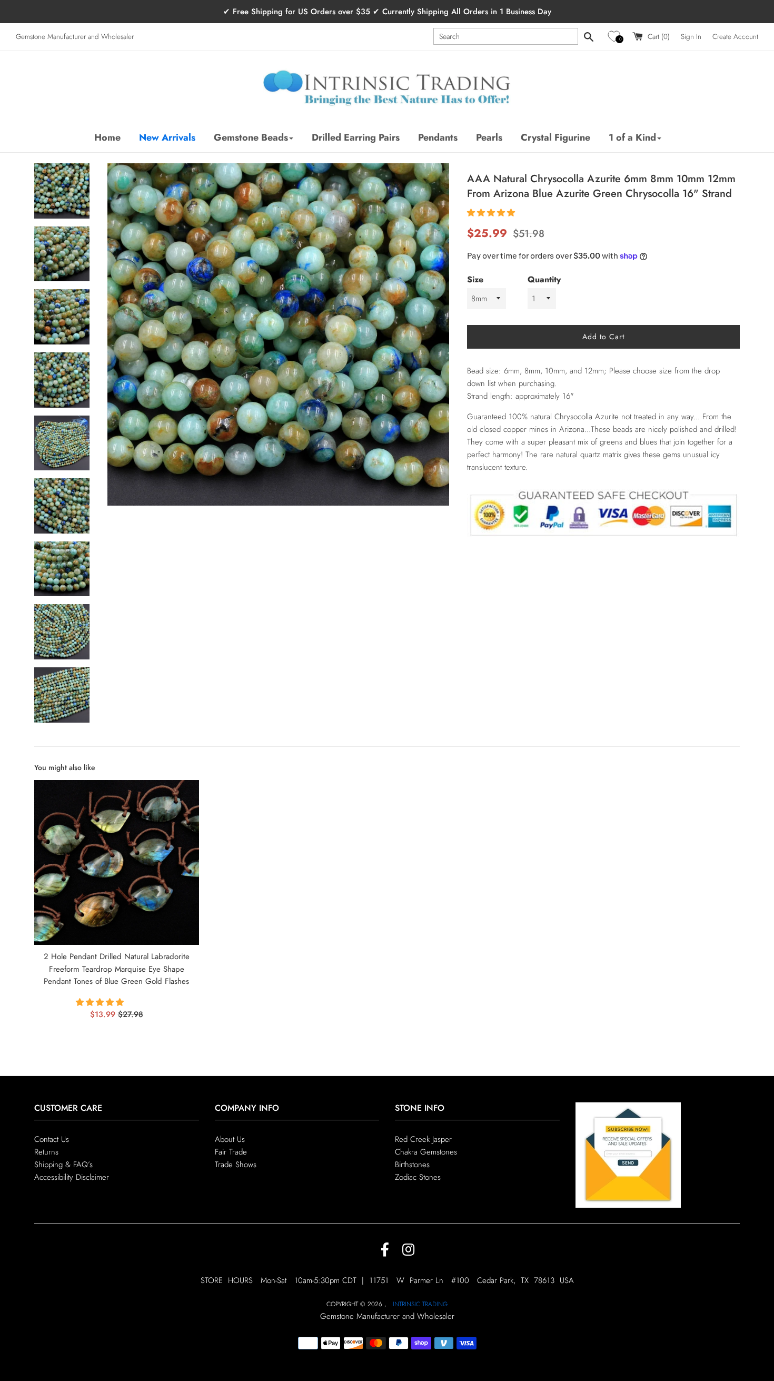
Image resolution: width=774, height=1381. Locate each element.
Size (475, 279)
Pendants (438, 137)
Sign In (691, 37)
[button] (615, 37)
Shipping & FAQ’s (63, 1164)
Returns (46, 1152)
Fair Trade (231, 1152)
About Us (230, 1139)
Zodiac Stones (418, 1177)
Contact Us (51, 1139)
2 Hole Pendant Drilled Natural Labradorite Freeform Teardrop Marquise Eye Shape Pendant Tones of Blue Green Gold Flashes (117, 969)
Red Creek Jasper (423, 1139)
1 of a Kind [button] (632, 137)
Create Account (735, 37)
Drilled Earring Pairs (356, 137)
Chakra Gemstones (426, 1152)
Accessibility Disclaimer (71, 1177)
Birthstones (412, 1164)
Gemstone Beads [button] (251, 137)
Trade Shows (235, 1164)
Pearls (489, 137)
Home (107, 137)
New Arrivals (167, 137)
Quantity (544, 279)
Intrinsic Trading (420, 1304)
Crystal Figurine (555, 137)
